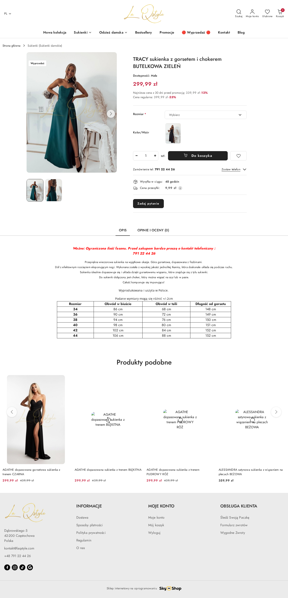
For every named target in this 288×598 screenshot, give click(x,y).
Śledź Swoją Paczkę (234, 517)
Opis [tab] (123, 230)
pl (5, 13)
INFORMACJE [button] (89, 506)
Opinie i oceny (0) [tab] (153, 230)
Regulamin (83, 540)
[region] (173, 133)
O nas (80, 547)
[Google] (30, 567)
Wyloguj (154, 532)
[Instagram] (15, 567)
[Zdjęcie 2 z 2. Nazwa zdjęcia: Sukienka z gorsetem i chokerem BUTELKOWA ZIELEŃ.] (53, 190)
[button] (110, 113)
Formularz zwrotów (234, 525)
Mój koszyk (156, 525)
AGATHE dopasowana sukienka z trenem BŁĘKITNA (108, 470)
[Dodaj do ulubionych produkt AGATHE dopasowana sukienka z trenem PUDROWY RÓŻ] (209, 380)
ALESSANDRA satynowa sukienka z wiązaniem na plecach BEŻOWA (251, 472)
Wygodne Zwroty (232, 532)
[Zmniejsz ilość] (136, 155)
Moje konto (156, 517)
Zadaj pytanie (148, 203)
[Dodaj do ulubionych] (238, 155)
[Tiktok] (22, 567)
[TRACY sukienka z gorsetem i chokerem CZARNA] (173, 133)
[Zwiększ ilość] (155, 155)
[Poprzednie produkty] (12, 412)
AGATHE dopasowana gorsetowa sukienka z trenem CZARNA (31, 472)
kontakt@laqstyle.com (19, 548)
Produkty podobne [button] (144, 362)
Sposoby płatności (89, 525)
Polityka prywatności (91, 532)
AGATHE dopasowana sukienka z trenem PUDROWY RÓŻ (173, 472)
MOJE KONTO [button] (161, 506)
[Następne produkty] (276, 412)
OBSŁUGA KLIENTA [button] (238, 506)
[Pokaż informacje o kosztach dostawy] (180, 188)
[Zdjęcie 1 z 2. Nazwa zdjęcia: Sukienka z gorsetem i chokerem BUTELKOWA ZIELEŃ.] (35, 190)
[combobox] (206, 115)
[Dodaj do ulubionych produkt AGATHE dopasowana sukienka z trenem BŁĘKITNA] (136, 380)
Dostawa (82, 517)
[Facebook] (7, 567)
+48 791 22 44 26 (17, 555)
